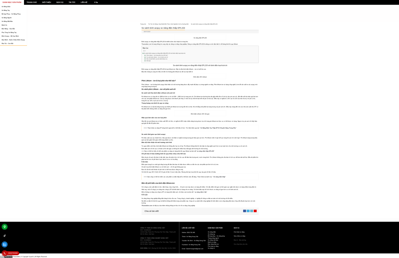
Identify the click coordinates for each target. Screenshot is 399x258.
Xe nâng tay (211, 234)
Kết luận (149, 60)
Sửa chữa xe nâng (239, 236)
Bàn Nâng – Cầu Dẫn (8, 29)
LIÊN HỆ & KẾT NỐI (188, 228)
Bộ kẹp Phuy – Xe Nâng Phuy (11, 14)
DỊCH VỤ (59, 2)
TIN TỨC (72, 2)
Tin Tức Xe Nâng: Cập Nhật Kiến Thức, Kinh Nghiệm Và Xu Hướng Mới (168, 24)
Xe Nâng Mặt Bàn (7, 21)
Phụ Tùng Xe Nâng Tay (9, 32)
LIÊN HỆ (84, 2)
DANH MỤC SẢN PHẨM (12, 2)
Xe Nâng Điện (6, 6)
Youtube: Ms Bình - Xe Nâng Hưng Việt (194, 240)
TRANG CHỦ (32, 2)
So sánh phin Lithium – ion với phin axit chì (157, 57)
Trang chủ (143, 24)
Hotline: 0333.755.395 (188, 232)
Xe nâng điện (212, 232)
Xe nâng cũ (211, 248)
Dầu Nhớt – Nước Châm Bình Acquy (13, 40)
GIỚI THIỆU (46, 2)
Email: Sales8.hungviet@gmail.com (192, 248)
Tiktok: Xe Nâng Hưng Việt (190, 236)
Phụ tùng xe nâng (213, 246)
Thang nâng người (213, 238)
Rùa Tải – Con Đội (7, 43)
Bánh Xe (4, 25)
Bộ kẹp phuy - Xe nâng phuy (216, 236)
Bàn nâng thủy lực (213, 244)
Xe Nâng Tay (6, 10)
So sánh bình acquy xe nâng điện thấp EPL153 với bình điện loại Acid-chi (164, 53)
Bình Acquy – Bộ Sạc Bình (10, 36)
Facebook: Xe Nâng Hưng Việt (191, 244)
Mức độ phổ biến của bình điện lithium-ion (157, 59)
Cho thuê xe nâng (239, 232)
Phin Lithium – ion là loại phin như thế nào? (157, 55)
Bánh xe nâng (212, 242)
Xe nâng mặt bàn (213, 240)
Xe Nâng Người (7, 17)
